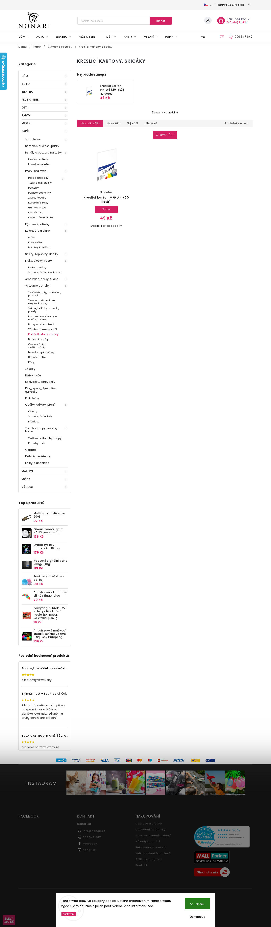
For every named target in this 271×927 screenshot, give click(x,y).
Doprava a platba (231, 5)
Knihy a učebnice (37, 463)
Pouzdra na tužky (39, 164)
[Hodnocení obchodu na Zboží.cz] (222, 872)
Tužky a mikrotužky (40, 182)
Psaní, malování (36, 171)
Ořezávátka (35, 212)
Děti (25, 107)
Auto (26, 84)
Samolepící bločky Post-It (45, 272)
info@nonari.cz (94, 831)
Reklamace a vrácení (151, 847)
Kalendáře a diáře (37, 231)
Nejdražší (132, 123)
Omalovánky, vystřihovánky (37, 346)
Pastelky (33, 187)
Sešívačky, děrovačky (40, 382)
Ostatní (30, 450)
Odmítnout (197, 916)
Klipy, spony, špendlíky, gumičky (40, 390)
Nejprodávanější (90, 123)
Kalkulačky (32, 398)
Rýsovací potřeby (37, 224)
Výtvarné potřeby (37, 286)
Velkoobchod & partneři (153, 853)
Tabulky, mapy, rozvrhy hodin (41, 430)
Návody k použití (148, 841)
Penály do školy (38, 159)
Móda (26, 479)
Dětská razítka (37, 357)
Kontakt (141, 865)
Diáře (31, 237)
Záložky (30, 369)
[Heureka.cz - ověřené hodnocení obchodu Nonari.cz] (222, 837)
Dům (25, 76)
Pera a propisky (38, 177)
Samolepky (33, 139)
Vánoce (28, 487)
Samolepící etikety (40, 416)
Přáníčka (33, 421)
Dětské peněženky (38, 456)
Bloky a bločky (37, 267)
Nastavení (68, 914)
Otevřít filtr (165, 135)
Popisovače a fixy (39, 192)
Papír (26, 131)
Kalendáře (35, 242)
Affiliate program (149, 859)
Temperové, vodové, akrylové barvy (42, 302)
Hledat (160, 20)
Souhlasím (197, 904)
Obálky (32, 411)
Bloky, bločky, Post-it (39, 261)
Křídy (31, 362)
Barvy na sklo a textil (41, 324)
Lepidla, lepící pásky (41, 352)
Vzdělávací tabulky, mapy (44, 438)
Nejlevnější (113, 123)
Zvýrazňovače (37, 197)
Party (26, 115)
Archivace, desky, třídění (42, 279)
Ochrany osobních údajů (154, 835)
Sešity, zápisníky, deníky (41, 254)
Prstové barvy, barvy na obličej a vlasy (43, 318)
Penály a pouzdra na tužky (43, 152)
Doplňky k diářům (39, 247)
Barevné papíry (38, 339)
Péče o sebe (30, 100)
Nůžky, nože (33, 375)
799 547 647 (92, 837)
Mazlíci (27, 471)
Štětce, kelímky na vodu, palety (43, 310)
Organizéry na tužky (41, 217)
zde (150, 906)
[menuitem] (25, 37)
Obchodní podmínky (150, 829)
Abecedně (151, 123)
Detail (106, 209)
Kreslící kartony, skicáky (43, 334)
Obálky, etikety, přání (40, 405)
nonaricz (89, 850)
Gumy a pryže (37, 207)
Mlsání (27, 123)
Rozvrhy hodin (37, 443)
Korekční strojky (38, 202)
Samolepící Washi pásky (42, 146)
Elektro (28, 92)
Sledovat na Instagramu (227, 794)
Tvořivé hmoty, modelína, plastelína (44, 294)
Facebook (90, 843)
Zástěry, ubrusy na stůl (42, 329)
